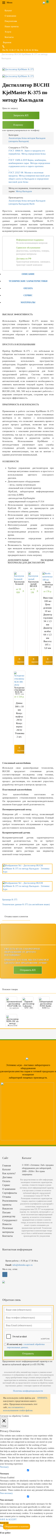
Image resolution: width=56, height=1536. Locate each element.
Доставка (7, 1177)
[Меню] (14, 2)
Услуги (8, 32)
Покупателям (11, 21)
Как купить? (9, 1173)
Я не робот (5, 1533)
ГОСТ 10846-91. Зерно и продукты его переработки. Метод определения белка (27, 152)
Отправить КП (28, 970)
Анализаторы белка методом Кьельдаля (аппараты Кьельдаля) (27, 139)
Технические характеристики (28, 281)
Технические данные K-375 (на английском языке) (26, 904)
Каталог (8, 10)
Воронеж (7, 42)
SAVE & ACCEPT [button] (8, 1519)
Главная (6, 1165)
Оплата (28, 288)
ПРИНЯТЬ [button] (42, 1398)
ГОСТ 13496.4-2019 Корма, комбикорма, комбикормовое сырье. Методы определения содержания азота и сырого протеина (29, 163)
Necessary (4, 1473)
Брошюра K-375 (9, 899)
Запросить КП (20, 115)
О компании (10, 16)
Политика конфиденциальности (28, 1391)
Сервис (28, 295)
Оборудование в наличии (16, 1526)
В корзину (18, 125)
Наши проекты (12, 26)
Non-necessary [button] (6, 1493)
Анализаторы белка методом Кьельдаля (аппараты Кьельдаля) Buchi (27, 202)
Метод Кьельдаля (24, 191)
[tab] (28, 273)
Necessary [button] (4, 1467)
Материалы (28, 302)
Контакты (9, 37)
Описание (28, 274)
